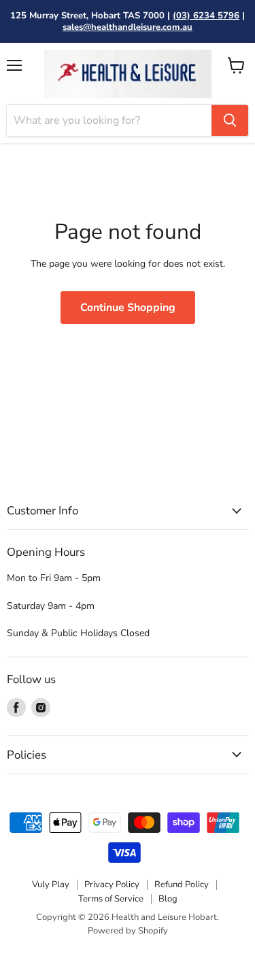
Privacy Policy (111, 884)
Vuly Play (50, 884)
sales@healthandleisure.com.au (127, 27)
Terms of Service (110, 899)
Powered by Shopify (128, 931)
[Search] (229, 120)
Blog (167, 899)
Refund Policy (181, 884)
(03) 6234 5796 (206, 16)
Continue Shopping (127, 307)
